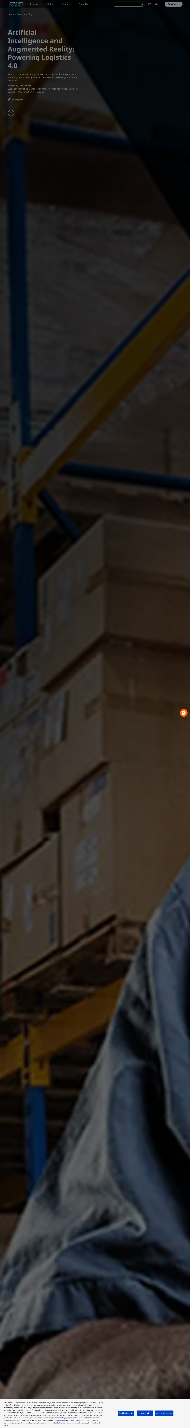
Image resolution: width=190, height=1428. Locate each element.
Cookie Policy (59, 1420)
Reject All (145, 1413)
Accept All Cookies (164, 1413)
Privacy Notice (75, 1420)
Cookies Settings (126, 1413)
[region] (95, 1413)
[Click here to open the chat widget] (184, 713)
